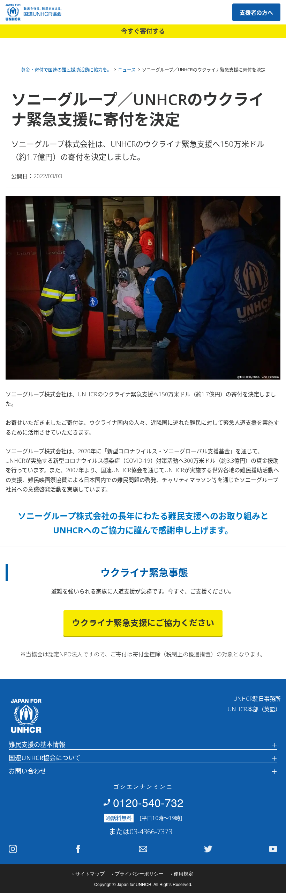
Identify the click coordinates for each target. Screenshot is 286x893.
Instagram (13, 849)
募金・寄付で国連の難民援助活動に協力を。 (66, 69)
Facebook (78, 849)
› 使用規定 (182, 873)
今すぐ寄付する (143, 31)
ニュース (127, 69)
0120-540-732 (148, 802)
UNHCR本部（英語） (254, 709)
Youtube (273, 849)
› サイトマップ (88, 873)
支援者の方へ (256, 12)
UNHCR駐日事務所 (257, 699)
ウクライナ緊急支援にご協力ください (143, 622)
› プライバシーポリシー (138, 873)
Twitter (208, 849)
